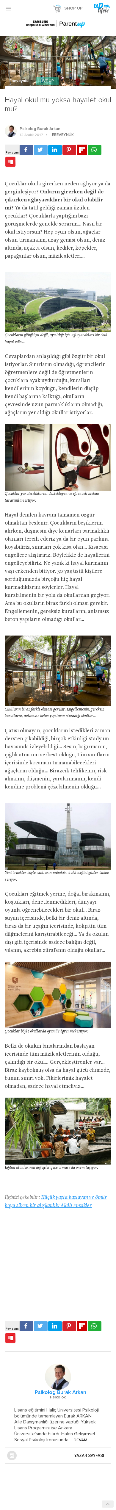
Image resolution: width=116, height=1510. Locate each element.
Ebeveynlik (20, 81)
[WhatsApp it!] (94, 150)
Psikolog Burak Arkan (40, 129)
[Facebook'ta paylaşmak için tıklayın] (26, 150)
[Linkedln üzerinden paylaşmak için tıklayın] (55, 150)
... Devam (77, 1440)
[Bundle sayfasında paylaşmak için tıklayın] (10, 162)
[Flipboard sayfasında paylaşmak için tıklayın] (82, 150)
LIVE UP (47, 81)
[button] (8, 8)
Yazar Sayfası (89, 1455)
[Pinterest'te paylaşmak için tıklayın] (69, 150)
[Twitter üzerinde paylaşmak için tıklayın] (41, 150)
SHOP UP (73, 8)
